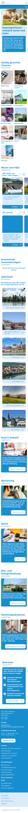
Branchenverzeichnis (19, 86)
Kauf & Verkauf (6, 123)
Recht (16, 141)
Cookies (3, 803)
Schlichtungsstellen (7, 788)
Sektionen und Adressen (9, 755)
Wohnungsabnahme (13, 646)
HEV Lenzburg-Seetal (13, 405)
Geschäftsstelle (6, 751)
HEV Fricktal (16, 381)
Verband (4, 745)
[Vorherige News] (20, 174)
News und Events (7, 777)
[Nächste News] (24, 174)
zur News (15, 207)
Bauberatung (19, 123)
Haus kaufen (19, 105)
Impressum (4, 795)
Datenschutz (5, 798)
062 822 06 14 (5, 725)
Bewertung (5, 86)
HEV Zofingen (15, 429)
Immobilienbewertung (8, 767)
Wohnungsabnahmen (7, 142)
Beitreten (4, 160)
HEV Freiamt (16, 357)
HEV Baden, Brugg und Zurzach (12, 332)
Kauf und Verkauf (6, 770)
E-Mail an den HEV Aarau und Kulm (12, 726)
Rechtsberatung (6, 783)
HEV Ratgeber (5, 785)
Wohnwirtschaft (6, 105)
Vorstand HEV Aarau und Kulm (11, 748)
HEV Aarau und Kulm (13, 307)
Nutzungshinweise (7, 801)
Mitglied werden (13, 701)
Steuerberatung (6, 772)
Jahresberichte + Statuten (9, 753)
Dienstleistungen (6, 762)
